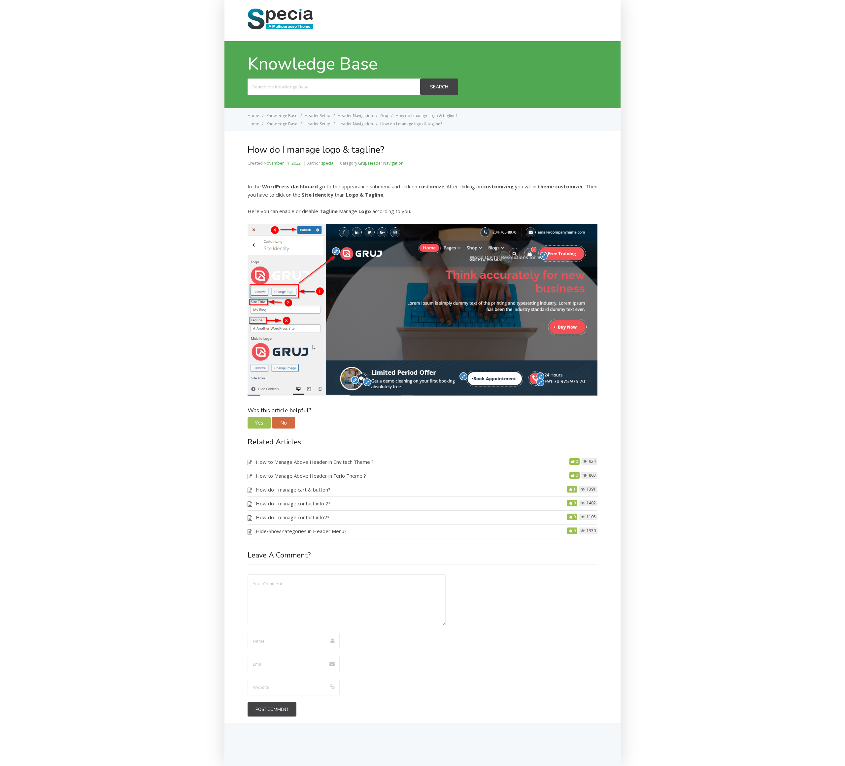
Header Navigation (385, 163)
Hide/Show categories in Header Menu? (301, 531)
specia (327, 163)
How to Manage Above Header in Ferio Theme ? (311, 475)
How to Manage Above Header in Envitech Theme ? (315, 462)
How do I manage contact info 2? (293, 503)
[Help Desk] (281, 28)
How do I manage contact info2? (292, 517)
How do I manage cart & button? (293, 489)
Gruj (362, 163)
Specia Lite (577, 20)
